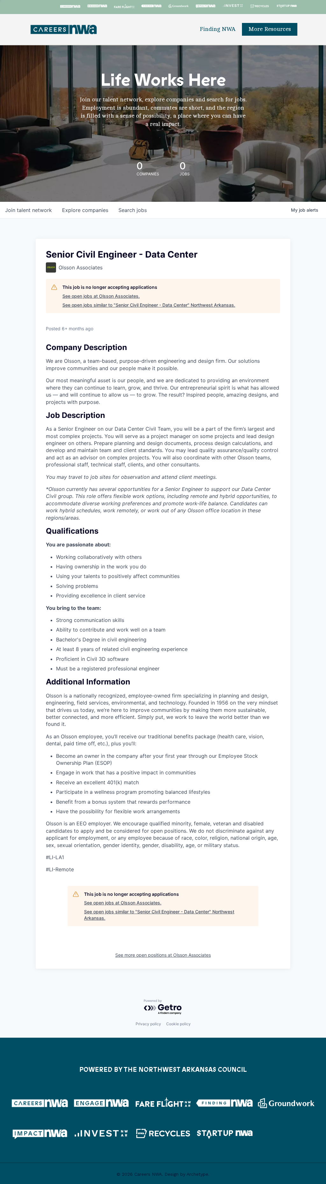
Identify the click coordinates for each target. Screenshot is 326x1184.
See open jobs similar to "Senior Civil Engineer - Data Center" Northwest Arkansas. (148, 305)
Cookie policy (178, 1023)
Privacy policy (148, 1023)
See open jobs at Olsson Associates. (101, 296)
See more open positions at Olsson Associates (163, 955)
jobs (132, 210)
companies (85, 210)
